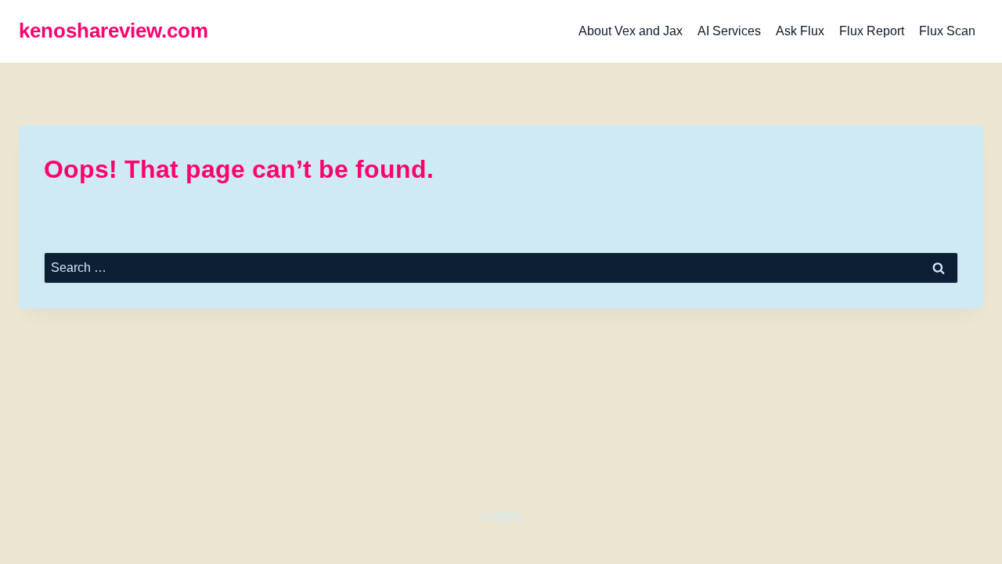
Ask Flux (800, 31)
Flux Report (871, 31)
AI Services (729, 31)
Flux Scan (947, 31)
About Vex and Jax (630, 31)
